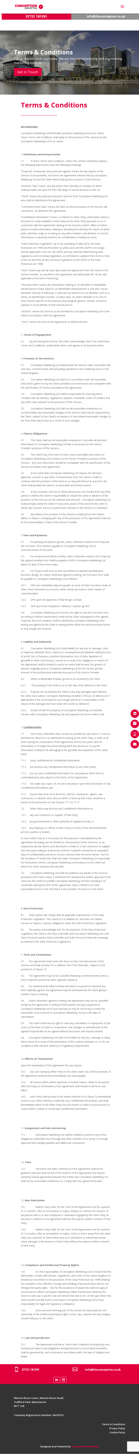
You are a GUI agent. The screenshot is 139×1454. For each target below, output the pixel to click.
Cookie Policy (117, 1432)
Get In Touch (27, 72)
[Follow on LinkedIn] (56, 1380)
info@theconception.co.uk (106, 16)
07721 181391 (36, 16)
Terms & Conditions (113, 1424)
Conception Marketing (85, 1446)
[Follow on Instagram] (63, 1380)
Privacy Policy (117, 1428)
